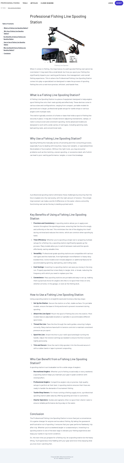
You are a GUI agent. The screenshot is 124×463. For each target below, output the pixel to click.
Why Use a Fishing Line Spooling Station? (14, 32)
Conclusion (7, 53)
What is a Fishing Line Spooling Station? (16, 28)
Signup (119, 3)
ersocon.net (67, 458)
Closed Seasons (47, 3)
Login (110, 3)
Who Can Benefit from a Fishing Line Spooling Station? (15, 49)
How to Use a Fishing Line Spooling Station (14, 43)
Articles (34, 3)
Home (4, 8)
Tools (25, 3)
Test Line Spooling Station (14, 8)
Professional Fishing (10, 3)
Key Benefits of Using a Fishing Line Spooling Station (15, 38)
